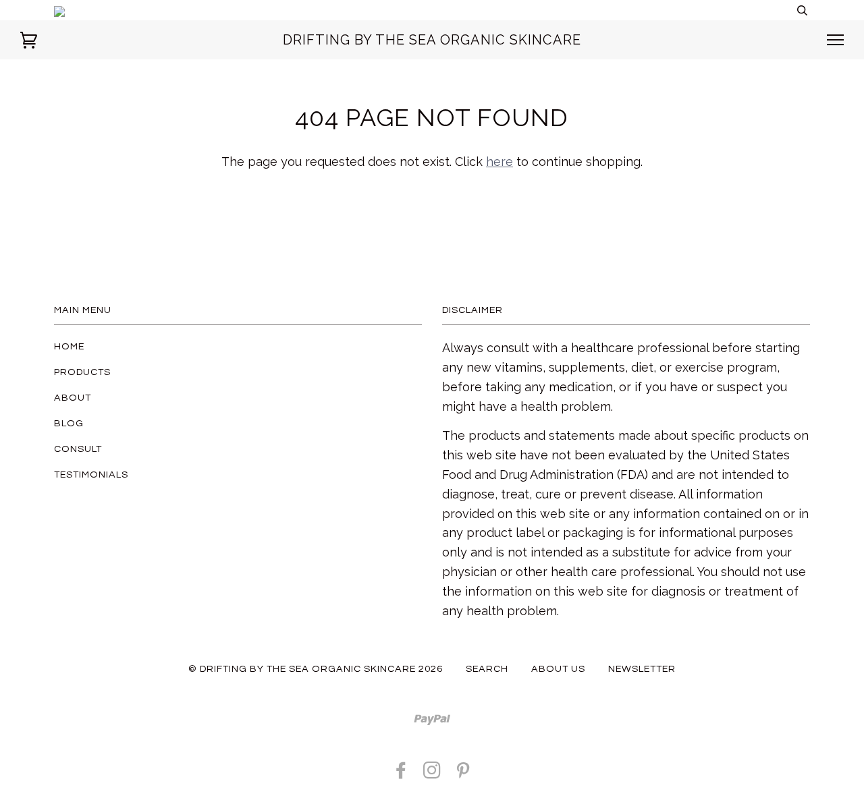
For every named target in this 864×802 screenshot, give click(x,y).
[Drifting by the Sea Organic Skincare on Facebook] (401, 774)
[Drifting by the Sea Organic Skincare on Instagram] (432, 774)
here (499, 161)
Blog (69, 423)
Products (82, 372)
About (72, 398)
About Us (558, 669)
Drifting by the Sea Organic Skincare (432, 40)
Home (69, 346)
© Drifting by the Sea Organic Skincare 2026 (315, 669)
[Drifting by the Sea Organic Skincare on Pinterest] (463, 774)
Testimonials (91, 474)
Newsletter (642, 669)
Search (487, 669)
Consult (78, 449)
